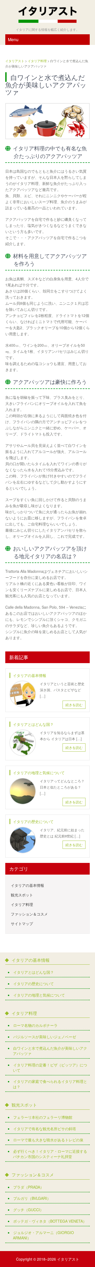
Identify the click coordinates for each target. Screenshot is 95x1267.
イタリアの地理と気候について (39, 772)
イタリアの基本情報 (29, 675)
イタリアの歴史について (33, 821)
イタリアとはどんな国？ (33, 724)
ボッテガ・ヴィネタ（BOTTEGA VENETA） (50, 1221)
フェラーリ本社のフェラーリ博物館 (42, 1117)
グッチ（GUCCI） (28, 1209)
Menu (13, 39)
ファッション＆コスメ (29, 914)
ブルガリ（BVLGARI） (32, 1198)
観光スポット (22, 894)
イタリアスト (68, 1259)
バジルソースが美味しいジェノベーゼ (44, 1036)
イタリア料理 (22, 904)
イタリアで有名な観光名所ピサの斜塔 (44, 1128)
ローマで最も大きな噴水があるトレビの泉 (48, 1139)
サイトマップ (22, 923)
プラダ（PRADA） (28, 1187)
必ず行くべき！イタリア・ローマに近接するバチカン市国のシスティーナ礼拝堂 (50, 1154)
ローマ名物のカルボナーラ (35, 1025)
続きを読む (74, 704)
